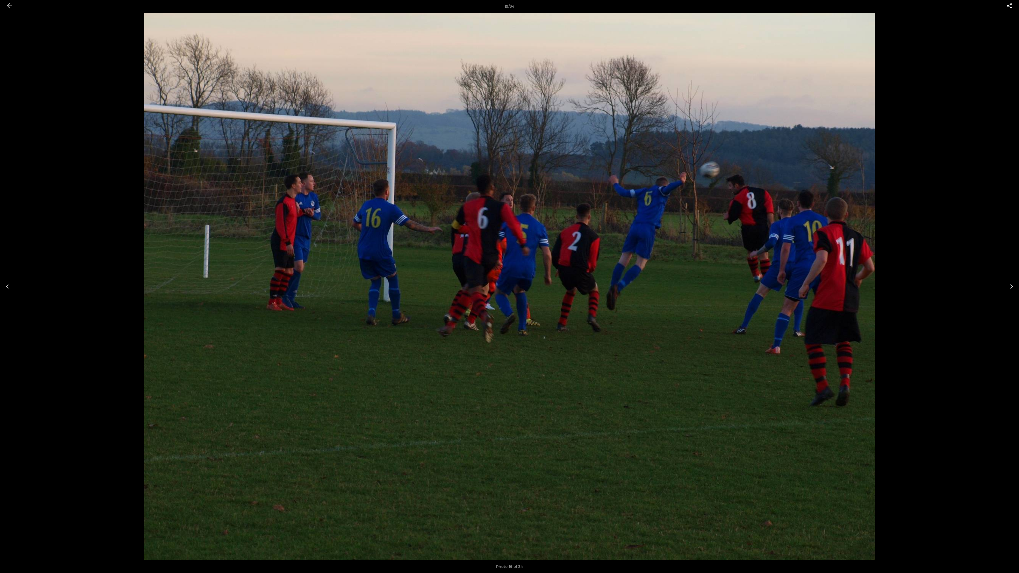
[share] (1009, 6)
